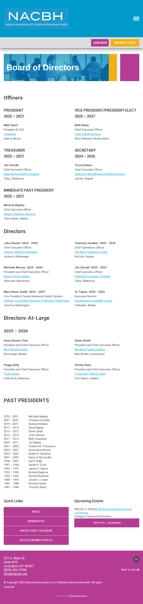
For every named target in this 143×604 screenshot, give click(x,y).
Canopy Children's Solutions (21, 252)
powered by (62, 596)
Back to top (128, 569)
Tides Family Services (88, 134)
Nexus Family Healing (17, 276)
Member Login (125, 42)
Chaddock (10, 134)
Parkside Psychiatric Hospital (21, 174)
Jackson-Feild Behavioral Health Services (100, 174)
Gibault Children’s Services (20, 214)
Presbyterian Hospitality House (93, 300)
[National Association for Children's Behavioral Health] (36, 28)
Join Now (100, 42)
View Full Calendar (107, 523)
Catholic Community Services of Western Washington (37, 300)
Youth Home (11, 374)
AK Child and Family (16, 349)
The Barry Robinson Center (91, 252)
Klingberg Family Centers (90, 349)
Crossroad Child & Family (90, 374)
